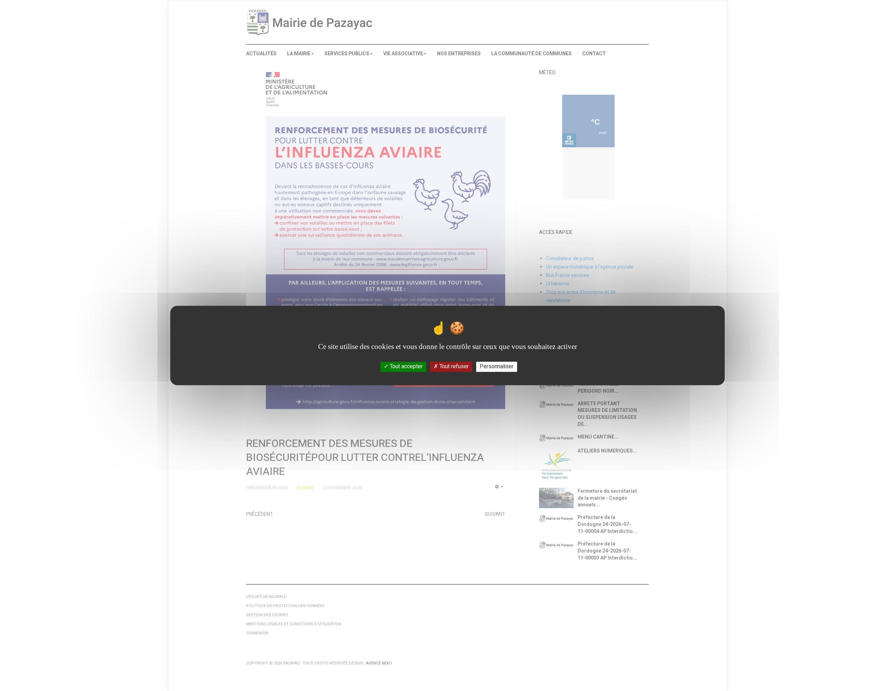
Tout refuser (453, 366)
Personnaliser (497, 366)
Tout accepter (405, 366)
